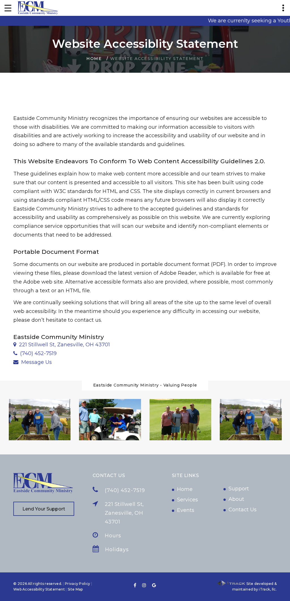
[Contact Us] (17, 362)
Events (185, 510)
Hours (113, 536)
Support (239, 489)
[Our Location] (14, 345)
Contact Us (243, 509)
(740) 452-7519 (38, 353)
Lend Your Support (43, 509)
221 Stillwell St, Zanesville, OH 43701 (64, 345)
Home (94, 58)
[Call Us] (16, 353)
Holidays (117, 549)
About (236, 499)
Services (187, 500)
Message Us (36, 362)
